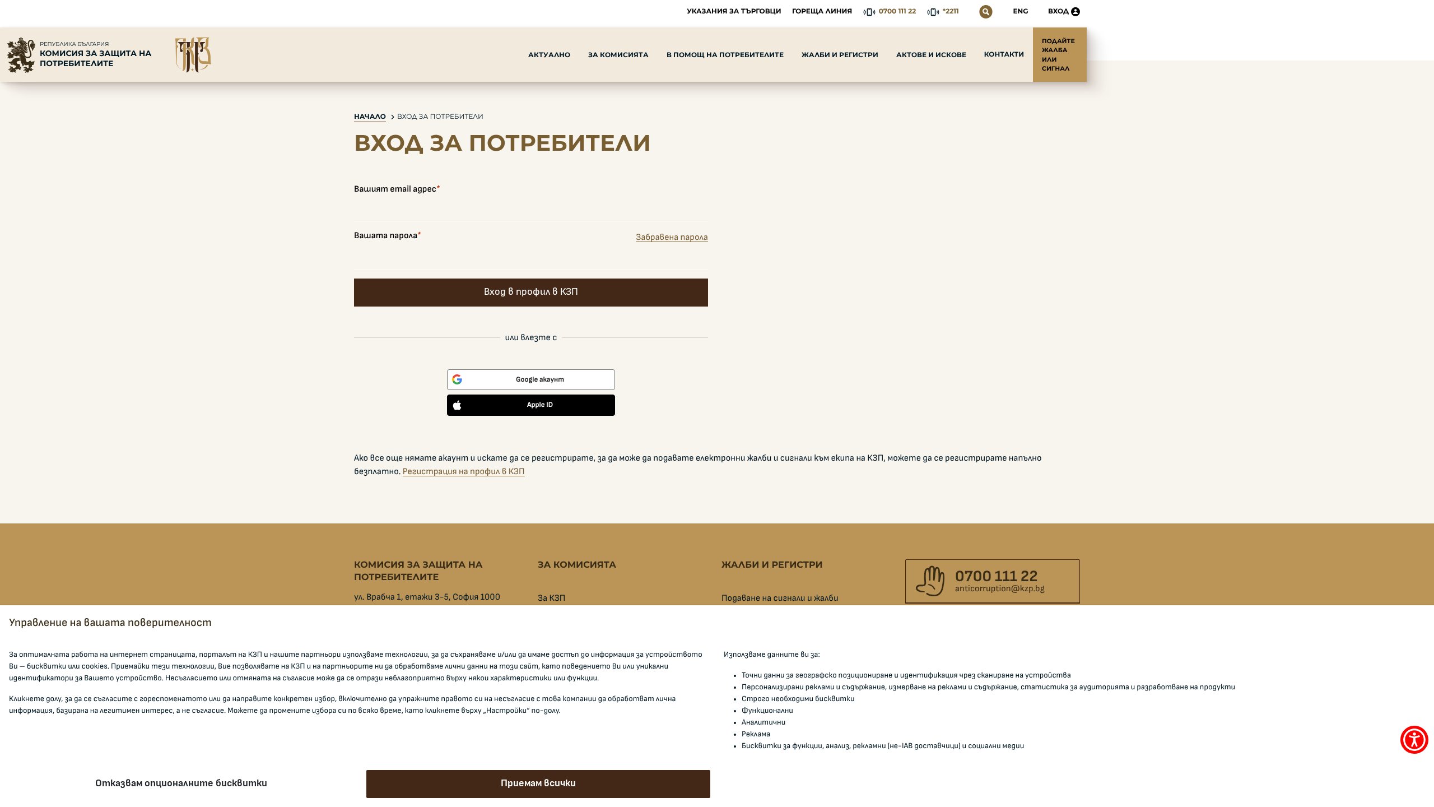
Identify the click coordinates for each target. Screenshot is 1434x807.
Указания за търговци (734, 11)
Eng (1020, 11)
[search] (986, 11)
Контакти (1004, 54)
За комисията (618, 54)
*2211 (951, 11)
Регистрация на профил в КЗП (464, 471)
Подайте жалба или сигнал (1058, 54)
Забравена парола (672, 237)
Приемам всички (538, 783)
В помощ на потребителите (725, 54)
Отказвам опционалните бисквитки (181, 783)
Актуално (549, 54)
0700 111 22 (897, 11)
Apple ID (540, 405)
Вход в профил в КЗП (531, 292)
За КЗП (551, 598)
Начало (370, 117)
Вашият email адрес (395, 189)
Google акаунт (540, 379)
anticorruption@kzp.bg (1000, 589)
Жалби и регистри (840, 54)
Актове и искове (931, 54)
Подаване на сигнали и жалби (780, 598)
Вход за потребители (440, 117)
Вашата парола (385, 235)
